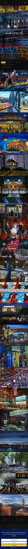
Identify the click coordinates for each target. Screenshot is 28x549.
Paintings (18, 62)
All (3, 62)
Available (10, 62)
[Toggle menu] (25, 3)
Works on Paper (6, 67)
